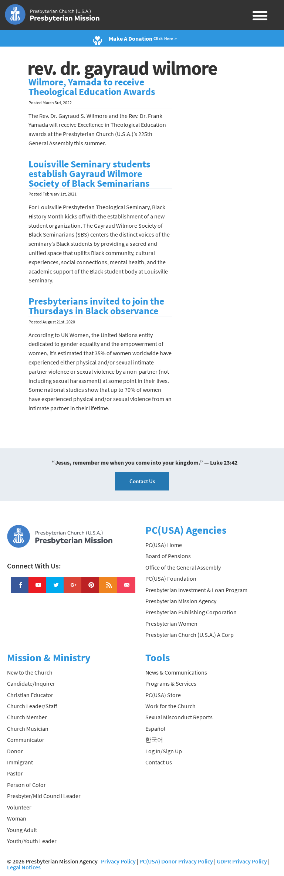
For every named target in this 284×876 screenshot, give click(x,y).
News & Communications (176, 672)
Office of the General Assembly (183, 567)
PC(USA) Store (163, 695)
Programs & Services (170, 683)
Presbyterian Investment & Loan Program (196, 590)
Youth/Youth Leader (32, 841)
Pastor (15, 773)
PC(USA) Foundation (170, 578)
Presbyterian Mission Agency (180, 601)
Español (155, 728)
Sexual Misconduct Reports (179, 717)
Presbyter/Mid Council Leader (44, 795)
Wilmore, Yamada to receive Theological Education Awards (91, 87)
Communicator (25, 739)
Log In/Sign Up (163, 751)
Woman (16, 818)
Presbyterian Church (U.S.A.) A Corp (189, 634)
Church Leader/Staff (32, 706)
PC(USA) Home (163, 545)
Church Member (27, 717)
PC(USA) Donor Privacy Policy (176, 861)
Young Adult (22, 829)
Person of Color (26, 784)
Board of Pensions (168, 556)
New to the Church (30, 672)
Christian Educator (30, 695)
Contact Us (142, 481)
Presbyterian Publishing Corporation (191, 612)
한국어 (154, 739)
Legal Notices (24, 867)
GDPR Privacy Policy (242, 861)
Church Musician (27, 728)
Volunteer (19, 807)
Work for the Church (170, 706)
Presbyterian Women (171, 623)
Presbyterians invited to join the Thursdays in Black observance (96, 306)
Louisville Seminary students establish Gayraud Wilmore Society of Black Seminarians (89, 173)
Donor (15, 751)
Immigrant (20, 762)
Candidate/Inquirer (31, 683)
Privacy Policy (118, 861)
